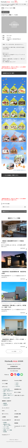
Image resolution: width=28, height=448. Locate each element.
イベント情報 (4, 383)
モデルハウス (4, 386)
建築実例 (5, 403)
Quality (17, 383)
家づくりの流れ (17, 392)
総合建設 (5, 431)
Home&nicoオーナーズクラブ (20, 426)
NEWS (3, 410)
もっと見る (14, 351)
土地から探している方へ (19, 395)
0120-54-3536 (15, 370)
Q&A (15, 410)
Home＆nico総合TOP (6, 420)
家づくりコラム (5, 413)
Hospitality (18, 386)
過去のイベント (6, 211)
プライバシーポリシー (14, 439)
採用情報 (16, 423)
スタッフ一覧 (5, 426)
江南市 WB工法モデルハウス (8, 391)
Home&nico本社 (6, 389)
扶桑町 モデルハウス (7, 393)
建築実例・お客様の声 (6, 400)
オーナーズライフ (5, 408)
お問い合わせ (17, 420)
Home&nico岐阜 (6, 397)
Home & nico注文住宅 (11, 4)
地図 (8, 40)
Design (17, 384)
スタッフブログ (6, 428)
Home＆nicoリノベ (6, 434)
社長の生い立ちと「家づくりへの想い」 (7, 425)
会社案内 (5, 422)
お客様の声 (5, 405)
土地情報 (4, 417)
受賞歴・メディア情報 (7, 430)
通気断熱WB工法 (17, 389)
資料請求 (16, 417)
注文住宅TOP (5, 380)
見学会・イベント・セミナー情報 (21, 4)
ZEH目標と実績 (17, 413)
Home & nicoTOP (4, 4)
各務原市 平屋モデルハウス (8, 396)
